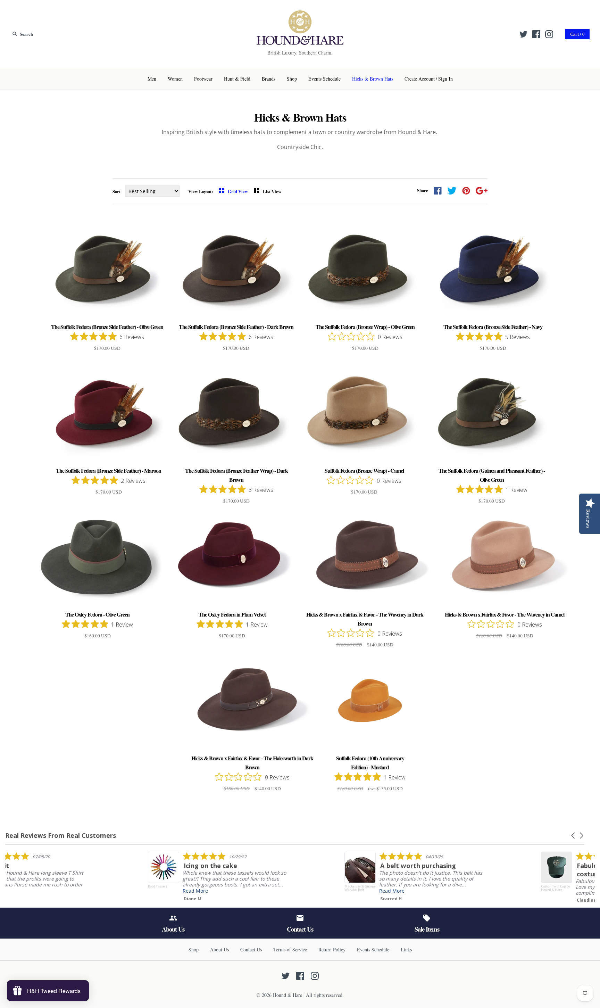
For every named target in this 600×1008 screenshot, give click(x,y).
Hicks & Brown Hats (372, 78)
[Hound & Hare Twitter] (523, 34)
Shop (292, 78)
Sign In (445, 78)
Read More (249, 890)
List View (272, 191)
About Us (219, 949)
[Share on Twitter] (452, 191)
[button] (573, 835)
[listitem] (75, 875)
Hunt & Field (237, 78)
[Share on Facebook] (437, 191)
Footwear (203, 78)
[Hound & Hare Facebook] (536, 34)
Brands (268, 78)
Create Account (420, 78)
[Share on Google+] (482, 191)
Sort (116, 191)
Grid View (238, 191)
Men (152, 78)
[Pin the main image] (466, 191)
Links (406, 949)
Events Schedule (324, 78)
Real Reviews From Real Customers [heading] (60, 835)
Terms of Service (290, 949)
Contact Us (251, 949)
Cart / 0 (577, 34)
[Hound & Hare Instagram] (549, 34)
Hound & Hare (287, 995)
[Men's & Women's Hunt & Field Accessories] (300, 14)
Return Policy (331, 949)
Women (175, 78)
